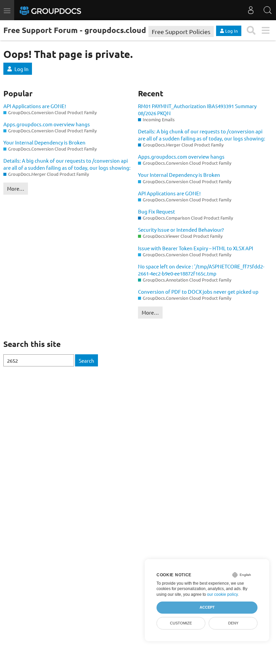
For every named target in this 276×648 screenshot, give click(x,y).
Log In (21, 69)
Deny (233, 623)
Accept (207, 607)
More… (15, 188)
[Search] (267, 10)
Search (86, 360)
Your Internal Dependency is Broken (44, 142)
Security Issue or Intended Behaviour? (181, 229)
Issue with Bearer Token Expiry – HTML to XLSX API (195, 248)
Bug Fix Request (156, 211)
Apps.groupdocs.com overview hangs (46, 124)
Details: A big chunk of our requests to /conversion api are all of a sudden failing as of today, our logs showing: (67, 164)
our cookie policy (222, 594)
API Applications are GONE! (34, 106)
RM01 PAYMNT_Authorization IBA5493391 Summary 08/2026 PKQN (197, 109)
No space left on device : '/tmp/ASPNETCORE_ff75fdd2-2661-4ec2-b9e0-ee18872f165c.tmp (201, 270)
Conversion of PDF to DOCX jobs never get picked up (198, 291)
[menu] (265, 30)
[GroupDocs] (59, 10)
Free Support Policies (181, 31)
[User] (251, 10)
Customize (181, 623)
